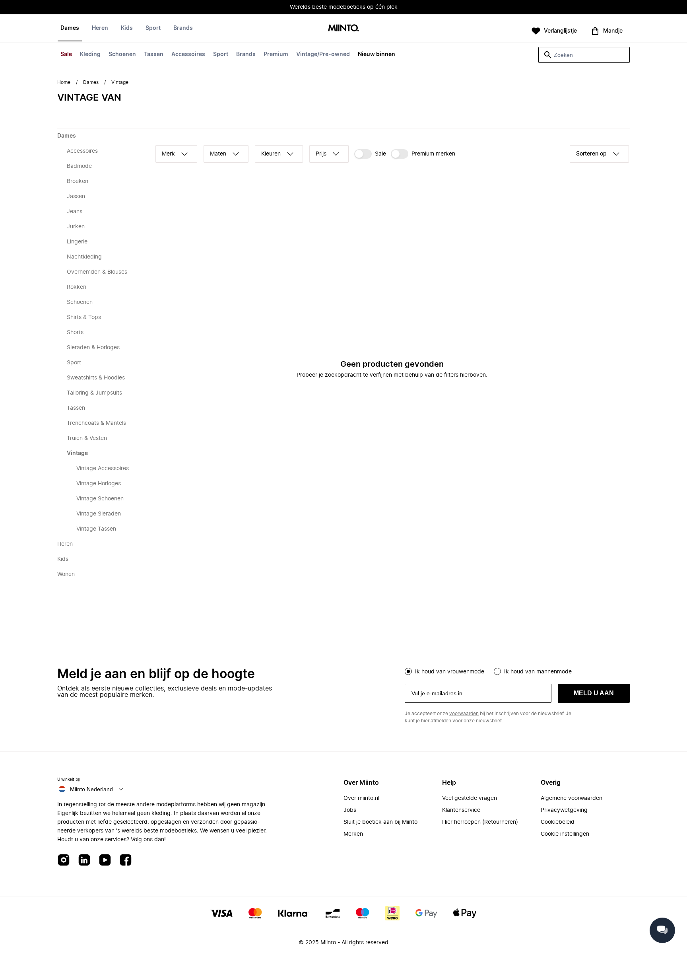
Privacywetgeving (564, 810)
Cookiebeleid (557, 822)
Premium (276, 54)
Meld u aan (594, 693)
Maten (218, 154)
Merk (168, 154)
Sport (220, 54)
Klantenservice (461, 810)
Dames (69, 28)
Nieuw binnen (376, 54)
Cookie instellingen (565, 834)
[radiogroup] (517, 670)
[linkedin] (84, 860)
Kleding (90, 54)
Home (63, 82)
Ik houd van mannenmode (538, 672)
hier (425, 720)
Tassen (153, 54)
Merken (353, 834)
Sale (66, 54)
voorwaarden (464, 713)
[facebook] (125, 860)
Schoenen (122, 54)
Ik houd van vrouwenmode (449, 672)
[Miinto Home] (343, 28)
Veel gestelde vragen (469, 798)
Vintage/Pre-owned (323, 54)
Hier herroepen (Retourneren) (480, 822)
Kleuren (271, 154)
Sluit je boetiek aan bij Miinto (380, 822)
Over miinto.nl (361, 798)
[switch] (370, 153)
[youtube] (105, 860)
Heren (100, 28)
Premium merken (433, 154)
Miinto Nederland (91, 789)
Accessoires (188, 54)
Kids (127, 28)
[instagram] (63, 860)
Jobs (350, 810)
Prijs (321, 154)
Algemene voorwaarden (571, 798)
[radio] (408, 671)
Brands (246, 54)
